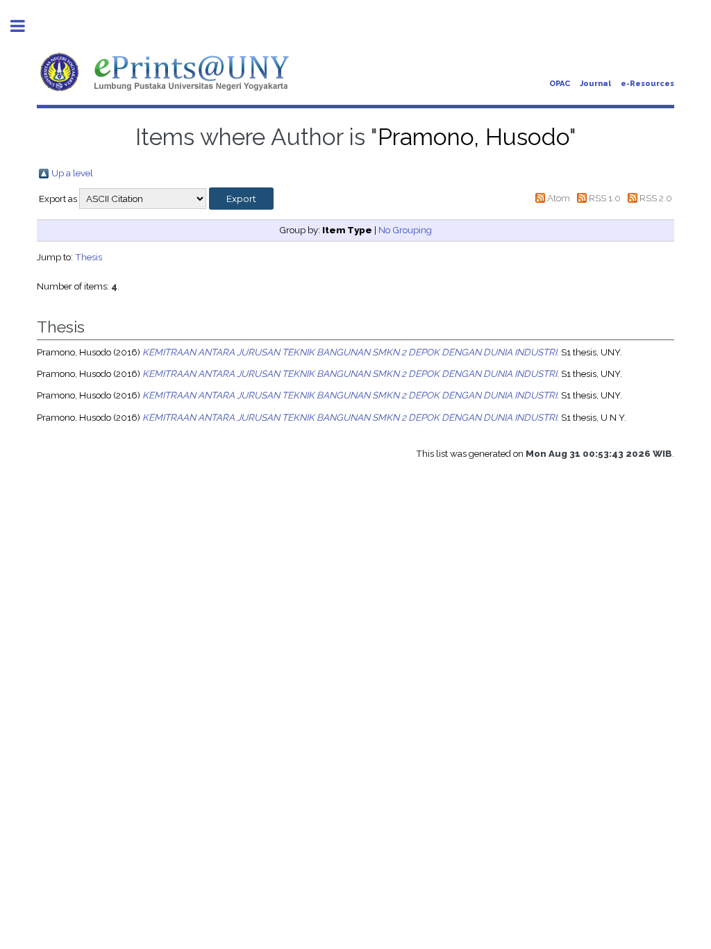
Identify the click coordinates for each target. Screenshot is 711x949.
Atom (558, 197)
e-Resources (647, 83)
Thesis (88, 256)
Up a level (72, 172)
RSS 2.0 (655, 197)
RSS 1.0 (605, 197)
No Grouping (405, 229)
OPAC (559, 83)
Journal (595, 83)
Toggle (25, 26)
